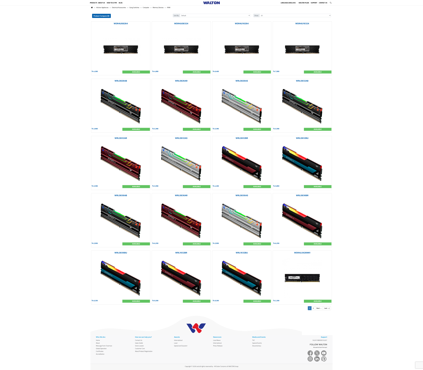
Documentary (256, 346)
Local (175, 343)
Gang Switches (134, 7)
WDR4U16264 (242, 23)
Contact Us (138, 340)
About (98, 343)
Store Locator (139, 346)
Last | (326, 308)
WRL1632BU (242, 253)
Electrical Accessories (119, 7)
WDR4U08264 (121, 23)
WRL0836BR (302, 195)
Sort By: (176, 15)
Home (98, 340)
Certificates (99, 351)
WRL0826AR (181, 81)
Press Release (217, 346)
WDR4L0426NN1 (302, 253)
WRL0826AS (242, 81)
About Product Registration (143, 351)
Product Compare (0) (101, 16)
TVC (253, 340)
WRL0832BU (302, 138)
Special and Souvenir (180, 346)
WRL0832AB (302, 81)
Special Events (257, 343)
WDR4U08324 (181, 23)
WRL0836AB (120, 195)
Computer (146, 7)
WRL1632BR (181, 253)
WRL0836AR (181, 195)
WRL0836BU (120, 253)
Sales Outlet (139, 343)
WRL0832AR (121, 138)
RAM (168, 7)
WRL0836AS (242, 195)
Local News (217, 340)
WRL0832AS (181, 138)
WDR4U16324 (302, 23)
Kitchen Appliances (102, 7)
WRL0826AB (121, 81)
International (178, 340)
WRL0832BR (242, 138)
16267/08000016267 (319, 340)
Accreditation (100, 354)
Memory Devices (158, 7)
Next (319, 308)
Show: (256, 15)
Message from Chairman (104, 346)
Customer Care (140, 348)
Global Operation (101, 348)
